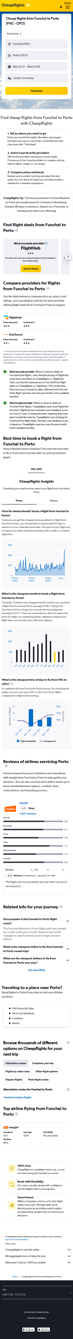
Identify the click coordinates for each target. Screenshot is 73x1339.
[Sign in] (61, 6)
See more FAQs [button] (36, 970)
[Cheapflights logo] (13, 5)
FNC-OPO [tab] (36, 469)
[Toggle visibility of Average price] (48, 741)
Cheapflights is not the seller (22, 1249)
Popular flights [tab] (13, 1079)
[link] (31, 268)
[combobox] (14, 33)
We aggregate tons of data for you (25, 1256)
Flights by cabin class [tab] (17, 1071)
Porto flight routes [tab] (38, 1079)
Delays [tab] (54, 500)
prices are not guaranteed (16, 1239)
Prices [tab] (19, 500)
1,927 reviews (27, 813)
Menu (67, 3)
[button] (36, 44)
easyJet (23, 802)
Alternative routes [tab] (15, 1063)
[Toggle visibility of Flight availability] (26, 741)
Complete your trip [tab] (43, 1063)
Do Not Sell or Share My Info (36, 1312)
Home (15, 1276)
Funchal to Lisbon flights (17, 1097)
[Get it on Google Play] (28, 1330)
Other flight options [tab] (47, 1071)
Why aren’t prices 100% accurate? (25, 1262)
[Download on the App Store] (43, 1330)
